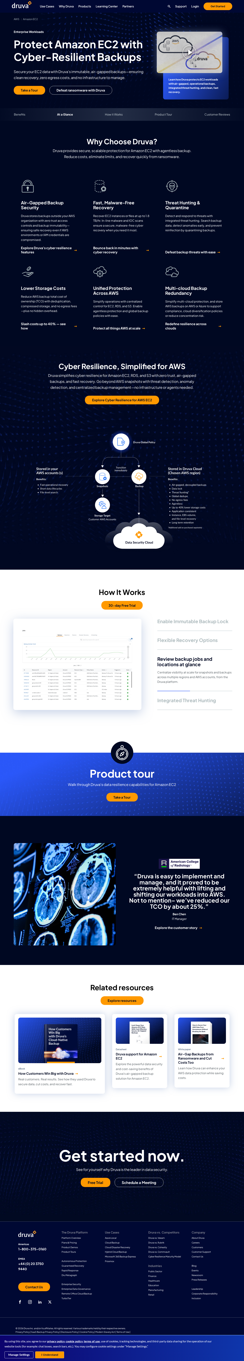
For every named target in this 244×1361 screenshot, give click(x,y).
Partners (128, 6)
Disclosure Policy (69, 1332)
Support (181, 6)
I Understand (49, 1354)
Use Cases (47, 6)
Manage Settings (19, 1354)
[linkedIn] (40, 1302)
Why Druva (66, 6)
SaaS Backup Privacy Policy (45, 1332)
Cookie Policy (87, 1332)
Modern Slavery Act (105, 1332)
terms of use (92, 1341)
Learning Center (107, 6)
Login (195, 6)
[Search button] (168, 6)
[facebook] (20, 1302)
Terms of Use (122, 1332)
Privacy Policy (23, 1332)
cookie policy (74, 1341)
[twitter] (50, 1302)
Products (84, 6)
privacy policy (56, 1341)
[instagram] (30, 1302)
